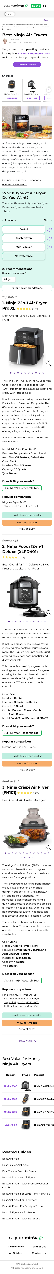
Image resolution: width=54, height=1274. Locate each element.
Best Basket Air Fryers (15, 1165)
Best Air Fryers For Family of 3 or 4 (22, 1206)
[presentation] (5, 90)
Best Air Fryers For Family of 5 (19, 1200)
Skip (46, 220)
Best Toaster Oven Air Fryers (19, 1171)
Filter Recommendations (27, 288)
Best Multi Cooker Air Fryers (19, 1177)
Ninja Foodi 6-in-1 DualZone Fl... (22, 506)
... (6, 211)
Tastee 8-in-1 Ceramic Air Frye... (22, 998)
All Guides (15, 1253)
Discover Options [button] (27, 64)
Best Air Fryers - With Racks (18, 1212)
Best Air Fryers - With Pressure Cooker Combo (25, 1185)
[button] (27, 20)
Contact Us (39, 1253)
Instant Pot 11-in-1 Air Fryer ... (19, 747)
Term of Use (39, 1246)
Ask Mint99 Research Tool (21, 488)
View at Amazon (27, 522)
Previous (10, 220)
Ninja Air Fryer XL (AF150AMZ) (21, 1002)
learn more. (6, 29)
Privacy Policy (15, 1246)
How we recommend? (14, 184)
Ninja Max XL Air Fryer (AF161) (19, 994)
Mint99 (36, 6)
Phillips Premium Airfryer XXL (21, 1006)
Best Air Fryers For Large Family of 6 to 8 (26, 1193)
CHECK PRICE (12, 98)
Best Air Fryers (11, 1158)
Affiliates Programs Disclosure (27, 1268)
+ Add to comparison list (27, 515)
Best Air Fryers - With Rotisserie (21, 1218)
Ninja (8, 14)
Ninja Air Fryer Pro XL (14, 502)
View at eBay (27, 528)
